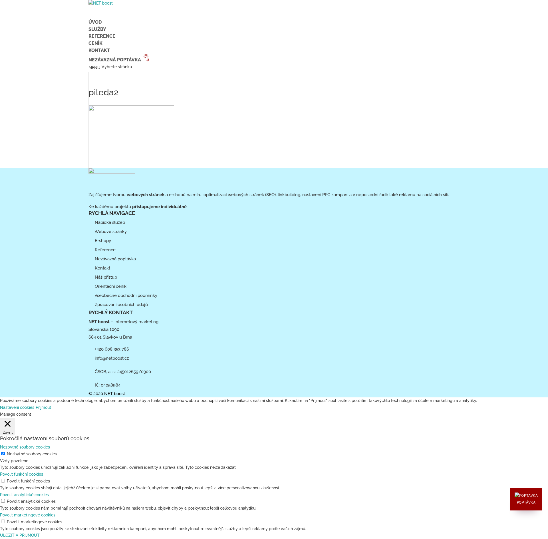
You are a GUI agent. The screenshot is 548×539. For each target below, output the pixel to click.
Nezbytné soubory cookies (32, 454)
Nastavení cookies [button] (17, 407)
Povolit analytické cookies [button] (24, 494)
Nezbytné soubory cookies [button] (25, 447)
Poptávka (526, 502)
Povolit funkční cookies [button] (21, 474)
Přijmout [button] (43, 407)
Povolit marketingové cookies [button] (27, 515)
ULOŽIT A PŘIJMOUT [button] (20, 535)
